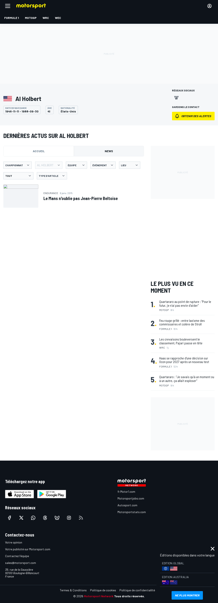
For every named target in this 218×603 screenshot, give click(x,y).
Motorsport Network (98, 596)
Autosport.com (127, 505)
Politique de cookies (103, 590)
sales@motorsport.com (20, 563)
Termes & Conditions (73, 590)
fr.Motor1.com (126, 491)
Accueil (39, 151)
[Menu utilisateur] (209, 6)
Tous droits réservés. (129, 596)
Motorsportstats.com (132, 512)
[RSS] (81, 518)
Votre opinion (13, 542)
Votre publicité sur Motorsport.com (27, 549)
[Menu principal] (7, 6)
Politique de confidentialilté (137, 590)
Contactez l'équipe (17, 556)
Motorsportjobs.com (131, 498)
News (109, 151)
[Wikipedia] (176, 98)
